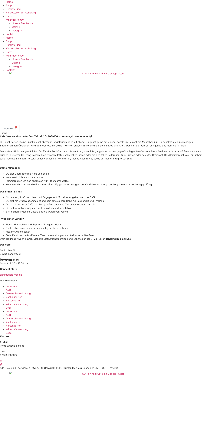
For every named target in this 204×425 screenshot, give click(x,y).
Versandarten (13, 300)
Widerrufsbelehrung (17, 304)
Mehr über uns (14, 19)
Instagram (17, 30)
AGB (8, 289)
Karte (9, 16)
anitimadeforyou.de (11, 274)
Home (9, 1)
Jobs (8, 307)
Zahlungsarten (14, 296)
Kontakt (10, 34)
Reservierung (13, 8)
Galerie (16, 26)
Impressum (12, 286)
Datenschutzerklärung (18, 293)
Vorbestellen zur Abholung (21, 12)
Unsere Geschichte (22, 23)
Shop (9, 5)
